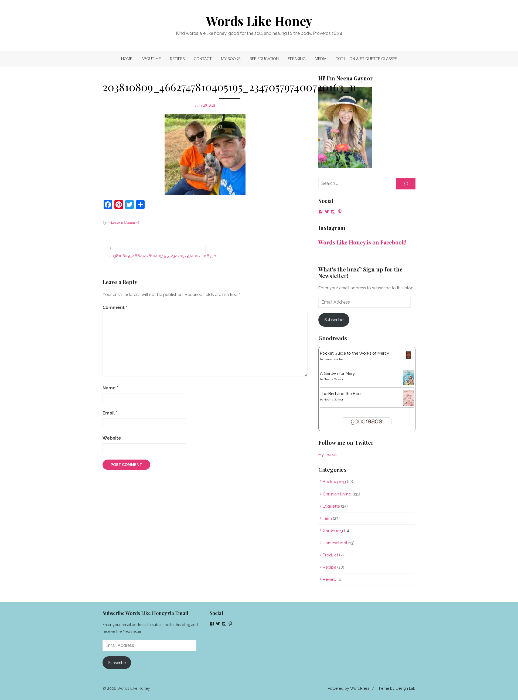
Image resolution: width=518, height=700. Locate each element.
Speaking (297, 59)
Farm (327, 518)
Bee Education (264, 59)
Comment (115, 307)
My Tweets (328, 454)
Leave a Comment (125, 222)
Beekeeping (334, 481)
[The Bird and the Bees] (408, 404)
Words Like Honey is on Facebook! (362, 242)
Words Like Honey (259, 20)
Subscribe (333, 319)
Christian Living (337, 494)
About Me (151, 59)
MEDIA (320, 59)
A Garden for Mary (337, 373)
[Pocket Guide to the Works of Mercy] (408, 358)
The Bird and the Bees (341, 393)
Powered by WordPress (349, 688)
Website (112, 438)
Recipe (329, 567)
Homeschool (335, 543)
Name (110, 387)
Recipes (177, 59)
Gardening (333, 530)
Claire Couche (333, 359)
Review (329, 579)
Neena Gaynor (333, 379)
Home (126, 59)
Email (110, 413)
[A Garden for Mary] (408, 383)
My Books (230, 59)
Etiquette (331, 506)
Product (330, 555)
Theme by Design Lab (396, 688)
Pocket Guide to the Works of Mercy (354, 353)
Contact (203, 59)
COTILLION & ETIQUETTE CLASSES (366, 59)
